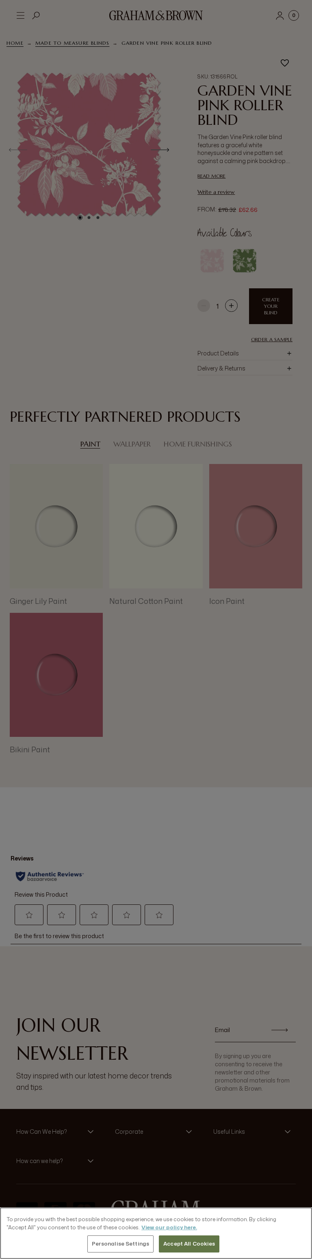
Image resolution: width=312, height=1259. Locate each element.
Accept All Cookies (189, 1243)
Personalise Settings (121, 1243)
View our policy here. (169, 1227)
